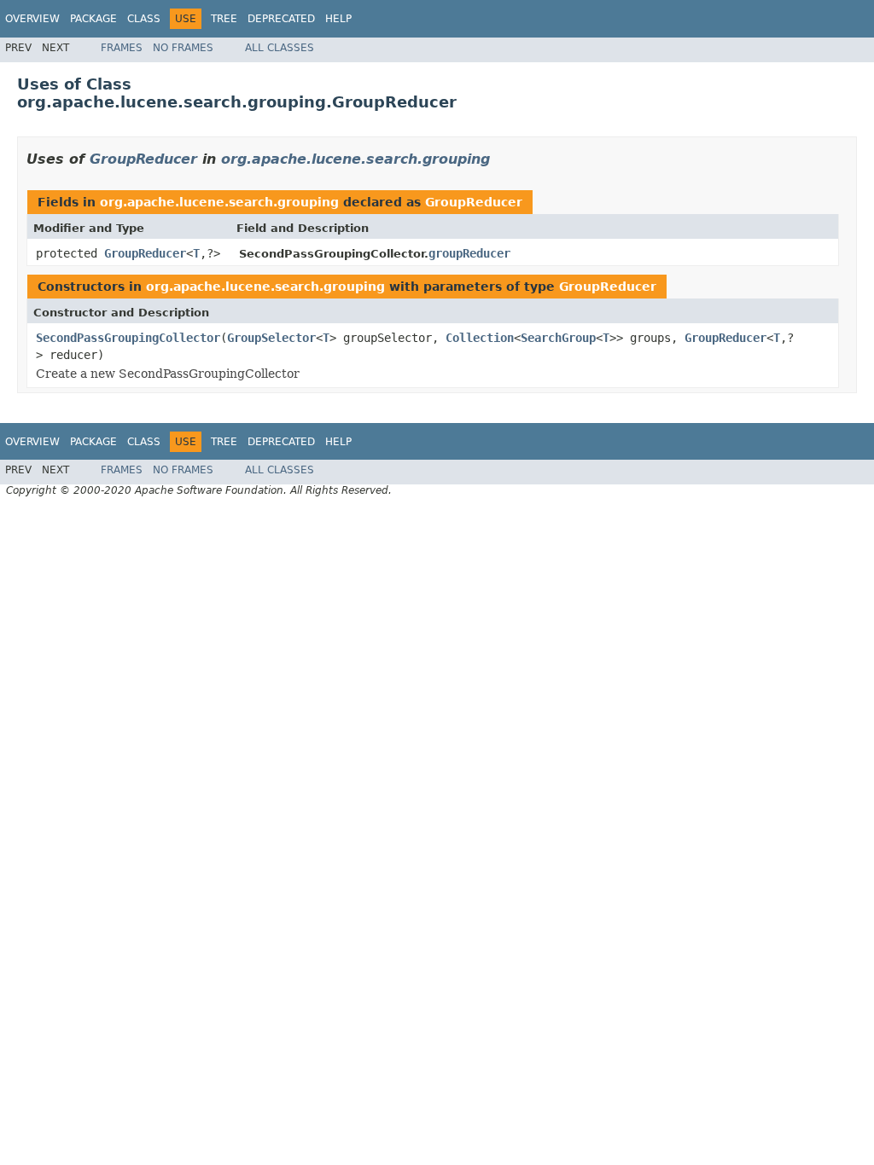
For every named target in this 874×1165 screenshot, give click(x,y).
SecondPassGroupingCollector (128, 338)
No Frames (183, 48)
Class (143, 19)
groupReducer (469, 253)
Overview (32, 19)
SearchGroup (558, 338)
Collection (480, 338)
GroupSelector (271, 338)
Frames (122, 48)
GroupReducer (143, 159)
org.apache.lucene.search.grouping (355, 159)
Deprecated (281, 19)
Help (338, 19)
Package (93, 19)
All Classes (279, 48)
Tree (224, 19)
